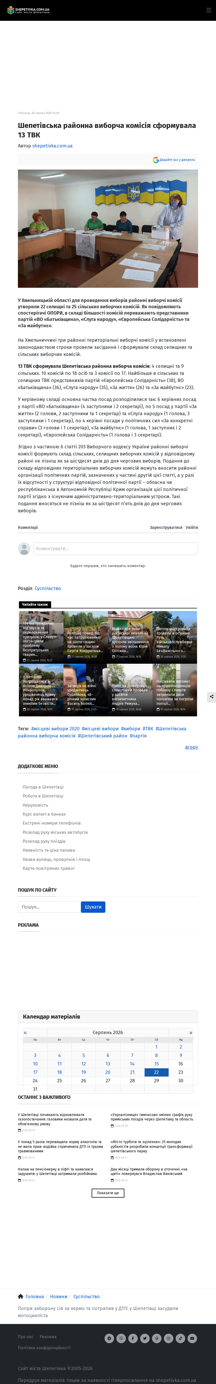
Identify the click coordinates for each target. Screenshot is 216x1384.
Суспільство (48, 588)
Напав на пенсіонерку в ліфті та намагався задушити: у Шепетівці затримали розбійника (57, 1171)
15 (156, 1064)
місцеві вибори (101, 729)
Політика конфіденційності (44, 1347)
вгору (191, 747)
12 (83, 1064)
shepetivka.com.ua (52, 146)
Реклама (48, 1336)
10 (35, 1064)
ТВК (149, 729)
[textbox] (116, 550)
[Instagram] (168, 1338)
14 (132, 1064)
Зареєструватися (166, 527)
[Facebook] (133, 1338)
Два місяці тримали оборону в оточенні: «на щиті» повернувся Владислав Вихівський (149, 1171)
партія (139, 736)
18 (59, 1072)
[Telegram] (109, 1338)
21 (132, 1072)
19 (83, 1072)
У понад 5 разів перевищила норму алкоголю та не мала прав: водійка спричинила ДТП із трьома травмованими (60, 1146)
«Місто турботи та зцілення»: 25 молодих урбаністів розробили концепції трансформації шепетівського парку (152, 1146)
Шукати (93, 907)
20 (107, 1072)
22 (156, 1072)
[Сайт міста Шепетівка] (28, 10)
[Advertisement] (108, 58)
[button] (208, 10)
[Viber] (121, 1338)
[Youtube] (192, 1338)
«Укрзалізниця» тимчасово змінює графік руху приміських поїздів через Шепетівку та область (152, 1117)
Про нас (25, 1336)
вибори (132, 729)
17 (35, 1072)
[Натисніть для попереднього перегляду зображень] (108, 228)
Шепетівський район (103, 736)
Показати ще (108, 1193)
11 (59, 1064)
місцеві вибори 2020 (57, 729)
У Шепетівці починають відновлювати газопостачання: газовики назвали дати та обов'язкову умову (55, 1119)
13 (108, 1064)
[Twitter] (145, 1338)
